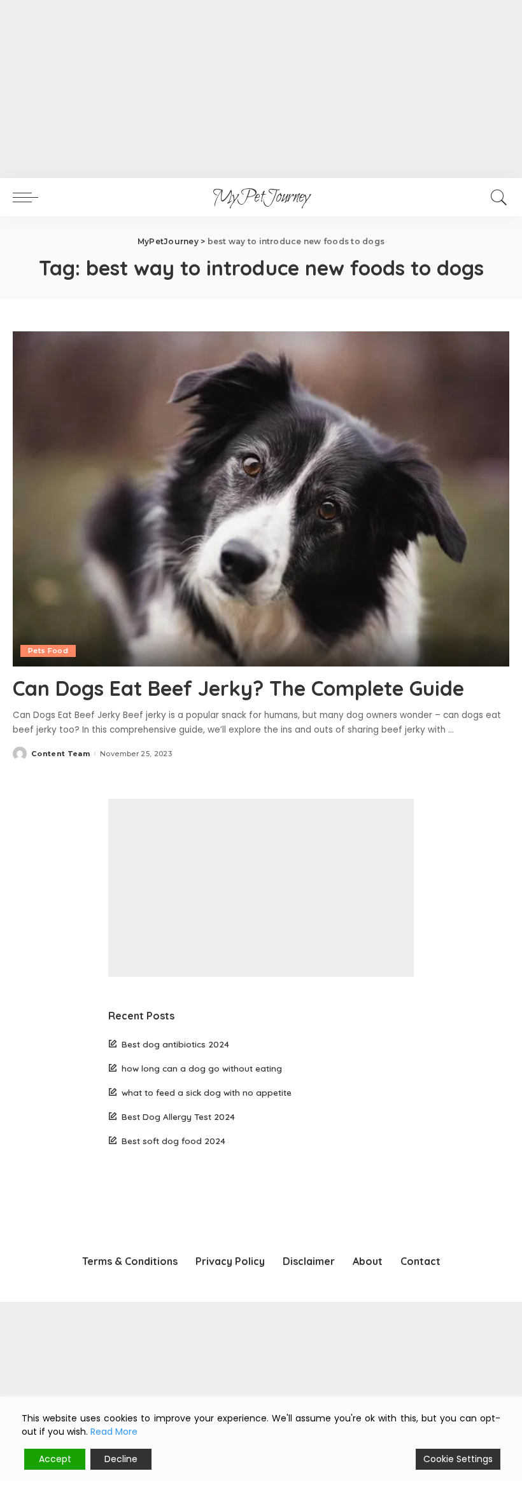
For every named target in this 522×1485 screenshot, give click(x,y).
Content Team (60, 753)
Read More (114, 1431)
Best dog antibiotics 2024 (175, 1044)
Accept (55, 1459)
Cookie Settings (458, 1459)
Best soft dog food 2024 (173, 1140)
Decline (121, 1459)
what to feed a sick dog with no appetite (207, 1092)
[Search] (496, 197)
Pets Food (48, 650)
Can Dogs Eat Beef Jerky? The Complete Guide (238, 688)
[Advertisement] (261, 89)
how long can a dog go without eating (202, 1068)
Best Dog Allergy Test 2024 (178, 1116)
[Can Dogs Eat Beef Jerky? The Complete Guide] (261, 499)
